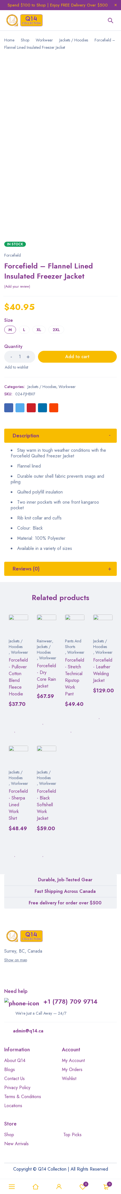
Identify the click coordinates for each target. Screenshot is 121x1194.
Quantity (13, 347)
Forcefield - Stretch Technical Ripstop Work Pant (74, 677)
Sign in (59, 1186)
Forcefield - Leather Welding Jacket (102, 670)
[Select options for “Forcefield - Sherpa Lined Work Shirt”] (15, 842)
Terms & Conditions (22, 1096)
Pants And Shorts (73, 643)
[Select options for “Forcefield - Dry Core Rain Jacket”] (43, 710)
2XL (56, 329)
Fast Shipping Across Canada (65, 891)
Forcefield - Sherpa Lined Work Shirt (18, 804)
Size (8, 320)
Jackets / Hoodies (73, 40)
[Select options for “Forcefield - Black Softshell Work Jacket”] (43, 842)
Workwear (44, 40)
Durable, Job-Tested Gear (65, 879)
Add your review (17, 286)
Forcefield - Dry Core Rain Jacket (46, 675)
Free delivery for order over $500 (65, 903)
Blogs (9, 1069)
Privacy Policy (17, 1087)
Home (9, 40)
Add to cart (77, 356)
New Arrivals (16, 1143)
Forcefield (12, 255)
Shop (25, 40)
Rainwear (44, 641)
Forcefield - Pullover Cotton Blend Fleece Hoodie (18, 677)
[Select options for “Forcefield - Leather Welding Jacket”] (99, 704)
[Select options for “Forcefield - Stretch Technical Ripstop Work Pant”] (71, 717)
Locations (13, 1105)
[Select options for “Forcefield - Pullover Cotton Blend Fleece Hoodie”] (15, 717)
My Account (73, 1060)
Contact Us (14, 1078)
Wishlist (86, 1184)
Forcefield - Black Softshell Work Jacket (46, 804)
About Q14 (14, 1060)
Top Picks (72, 1134)
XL (39, 329)
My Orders (72, 1069)
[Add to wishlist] (16, 367)
